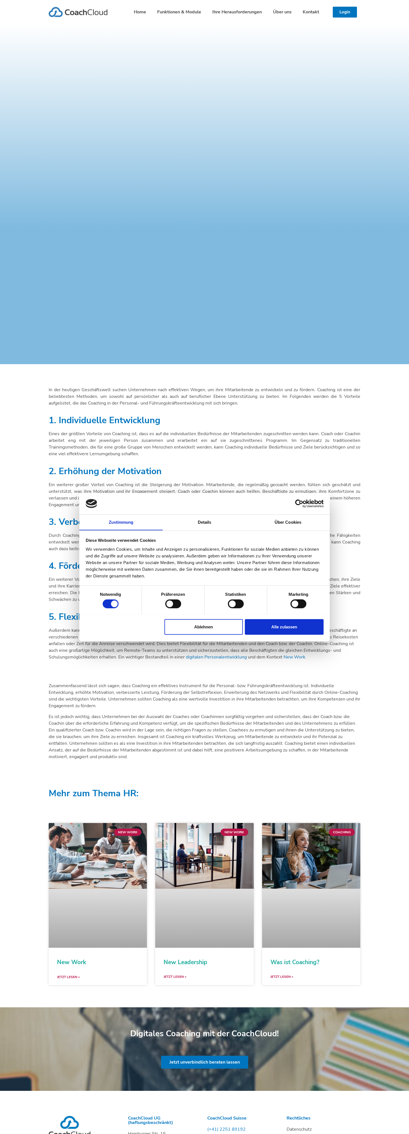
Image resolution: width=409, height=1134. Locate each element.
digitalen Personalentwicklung (216, 657)
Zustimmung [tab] (121, 522)
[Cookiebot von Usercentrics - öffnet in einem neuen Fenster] (299, 503)
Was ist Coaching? (294, 962)
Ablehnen (203, 626)
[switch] (173, 603)
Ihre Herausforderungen (237, 12)
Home (140, 12)
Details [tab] (204, 522)
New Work (294, 657)
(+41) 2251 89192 (226, 1129)
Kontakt (311, 12)
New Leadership (185, 962)
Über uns (282, 12)
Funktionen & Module (179, 12)
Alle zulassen (284, 626)
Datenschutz (299, 1129)
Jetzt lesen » (68, 977)
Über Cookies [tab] (288, 522)
